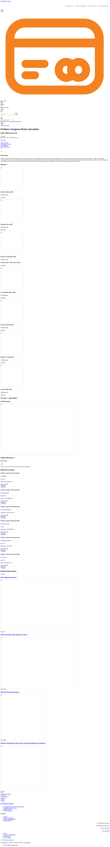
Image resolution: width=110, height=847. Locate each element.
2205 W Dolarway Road (5, 523)
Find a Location (7, 837)
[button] (4, 142)
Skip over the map (5, 125)
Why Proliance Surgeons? (9, 577)
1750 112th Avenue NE (5, 492)
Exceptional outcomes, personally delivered (14, 806)
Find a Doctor (7, 836)
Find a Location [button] (93, 6)
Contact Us (3, 795)
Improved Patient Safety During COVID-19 (14, 634)
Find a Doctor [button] (69, 6)
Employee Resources (9, 818)
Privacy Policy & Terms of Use (11, 845)
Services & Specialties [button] (80, 6)
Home (5, 833)
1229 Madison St (4, 476)
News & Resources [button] (103, 6)
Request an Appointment (9, 834)
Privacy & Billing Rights (9, 819)
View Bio (3, 197)
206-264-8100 (106, 830)
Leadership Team (8, 809)
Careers (5, 816)
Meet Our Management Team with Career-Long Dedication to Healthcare (23, 743)
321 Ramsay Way (4, 557)
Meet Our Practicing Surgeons (10, 692)
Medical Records (8, 820)
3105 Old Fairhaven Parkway (6, 540)
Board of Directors (8, 810)
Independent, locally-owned (10, 808)
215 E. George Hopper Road (6, 509)
